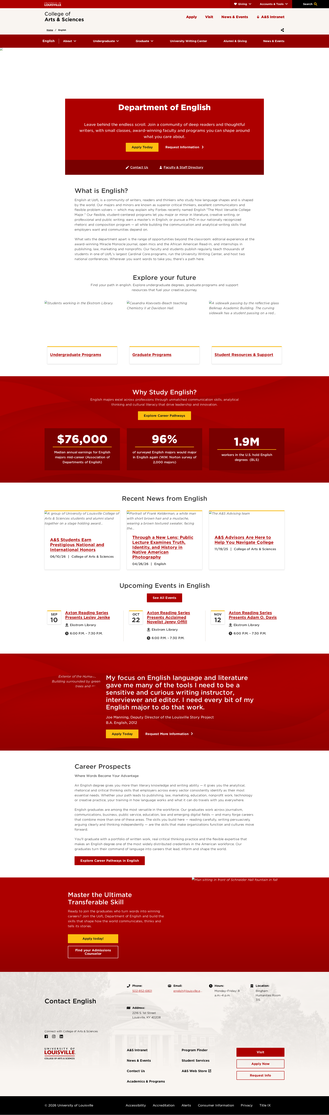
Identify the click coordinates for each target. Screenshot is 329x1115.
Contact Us (139, 167)
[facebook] (46, 1036)
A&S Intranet (137, 1050)
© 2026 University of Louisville (69, 1105)
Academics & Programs (146, 1081)
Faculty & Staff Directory (183, 167)
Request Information (182, 147)
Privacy (247, 1105)
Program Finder (195, 1050)
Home (50, 30)
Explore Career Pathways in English (109, 860)
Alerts (186, 1105)
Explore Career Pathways (164, 415)
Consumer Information (216, 1105)
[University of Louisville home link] (53, 4)
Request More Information (167, 734)
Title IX (265, 1105)
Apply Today (142, 147)
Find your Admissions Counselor (93, 951)
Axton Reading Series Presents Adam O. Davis (253, 615)
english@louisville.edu (187, 991)
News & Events (139, 1060)
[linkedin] (61, 1036)
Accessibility (136, 1105)
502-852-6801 (142, 991)
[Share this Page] (281, 30)
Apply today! (93, 938)
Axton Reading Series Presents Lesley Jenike (87, 615)
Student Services (195, 1060)
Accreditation (164, 1105)
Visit (260, 1052)
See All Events (164, 598)
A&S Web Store (194, 1071)
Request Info (260, 1075)
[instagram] (54, 1036)
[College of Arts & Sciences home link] (60, 1053)
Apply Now (260, 1064)
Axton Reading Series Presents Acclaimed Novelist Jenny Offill (168, 617)
